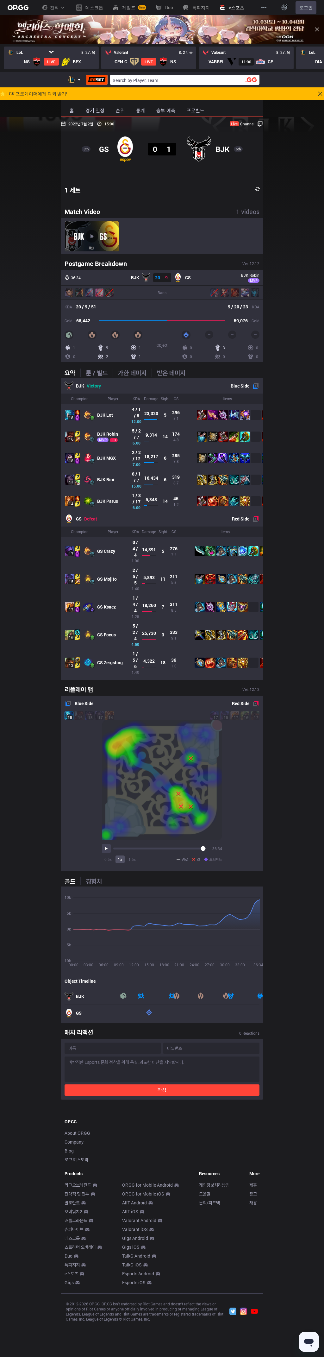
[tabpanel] (162, 529)
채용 (253, 1203)
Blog (69, 1151)
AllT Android (134, 1203)
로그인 (306, 7)
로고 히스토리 (76, 1160)
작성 (162, 1090)
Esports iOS (134, 1282)
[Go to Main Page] (18, 7)
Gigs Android (135, 1238)
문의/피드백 (209, 1203)
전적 (54, 7)
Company (74, 1142)
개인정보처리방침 (214, 1185)
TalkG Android (136, 1256)
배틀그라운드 (76, 1220)
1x (120, 859)
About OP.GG (77, 1133)
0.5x (108, 859)
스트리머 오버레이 (80, 1247)
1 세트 (72, 190)
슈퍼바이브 (74, 1229)
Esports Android (138, 1274)
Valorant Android (139, 1220)
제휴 (253, 1185)
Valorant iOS (135, 1229)
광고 (253, 1194)
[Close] (317, 29)
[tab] (72, 373)
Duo (68, 1256)
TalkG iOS (132, 1265)
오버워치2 (73, 1212)
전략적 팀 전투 (77, 1194)
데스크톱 (72, 1238)
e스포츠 (71, 1274)
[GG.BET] (97, 80)
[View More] (264, 7)
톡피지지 (72, 1265)
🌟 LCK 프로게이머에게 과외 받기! (33, 93)
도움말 (204, 1194)
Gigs (69, 1282)
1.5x (132, 859)
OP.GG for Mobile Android (147, 1185)
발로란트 (72, 1203)
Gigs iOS (131, 1247)
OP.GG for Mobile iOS (143, 1194)
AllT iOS (130, 1212)
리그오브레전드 (78, 1185)
